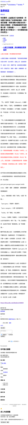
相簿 (4, 38)
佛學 (10, 322)
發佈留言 (3, 336)
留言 (13, 319)
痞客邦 (10, 319)
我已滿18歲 (3, 422)
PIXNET (6, 404)
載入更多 (3, 327)
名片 (4, 41)
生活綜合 (12, 35)
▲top (2, 325)
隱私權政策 (24, 404)
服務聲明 (14, 405)
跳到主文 (3, 14)
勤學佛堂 (5, 10)
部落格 (5, 40)
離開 (8, 422)
